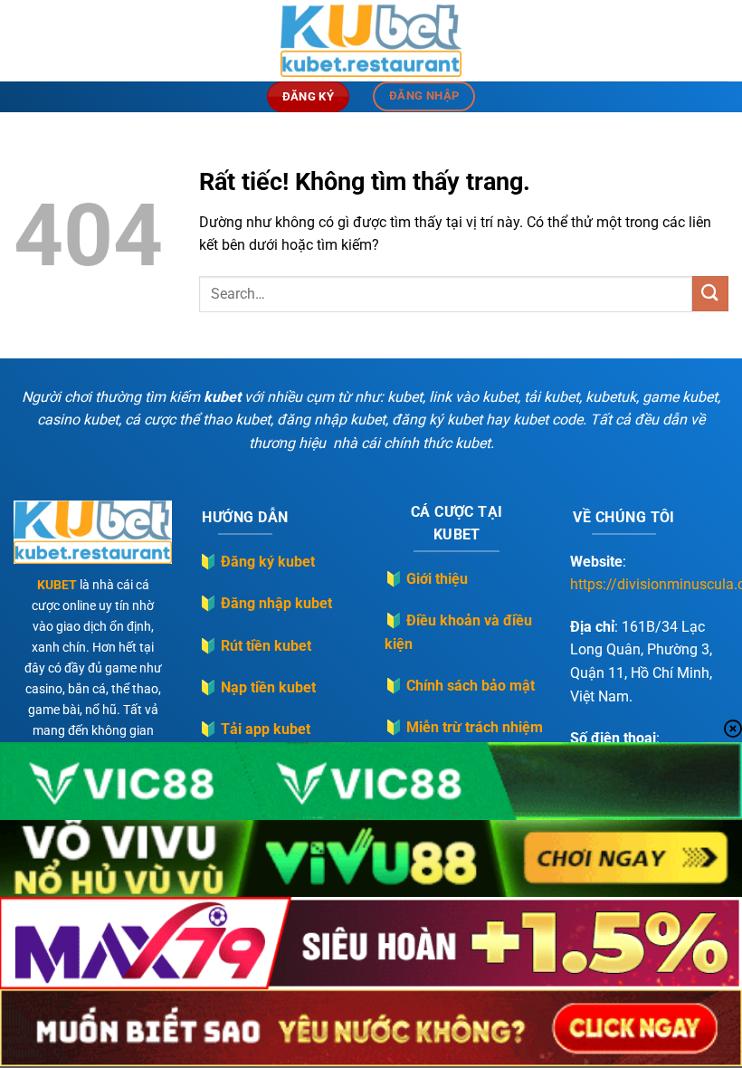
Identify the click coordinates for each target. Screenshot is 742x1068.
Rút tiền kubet (266, 645)
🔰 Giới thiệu (426, 578)
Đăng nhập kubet (276, 603)
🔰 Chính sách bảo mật (460, 685)
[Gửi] (710, 293)
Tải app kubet (265, 729)
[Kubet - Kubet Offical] (371, 41)
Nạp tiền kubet (268, 687)
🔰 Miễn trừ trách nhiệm (464, 727)
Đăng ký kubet (268, 561)
